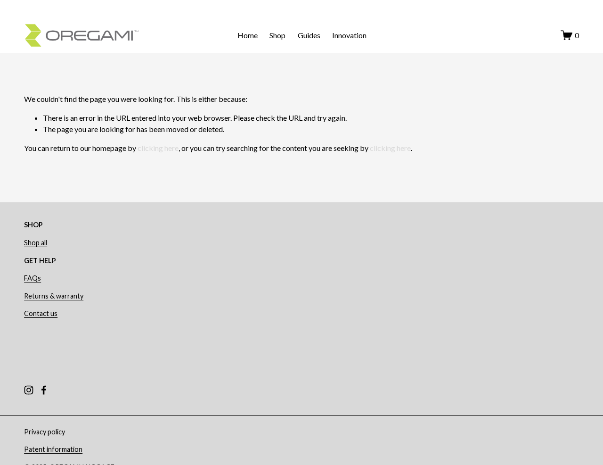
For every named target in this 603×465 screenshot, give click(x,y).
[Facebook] (44, 390)
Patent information (53, 449)
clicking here (158, 147)
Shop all (35, 243)
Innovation (349, 35)
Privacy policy (44, 432)
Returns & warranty (53, 296)
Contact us (40, 313)
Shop (277, 35)
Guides (309, 35)
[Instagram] (28, 390)
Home (247, 35)
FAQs (32, 278)
